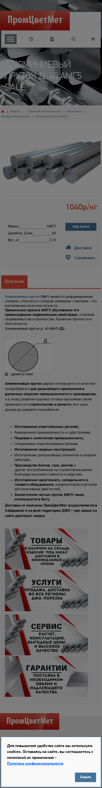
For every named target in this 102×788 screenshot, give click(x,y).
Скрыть (85, 777)
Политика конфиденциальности (35, 764)
